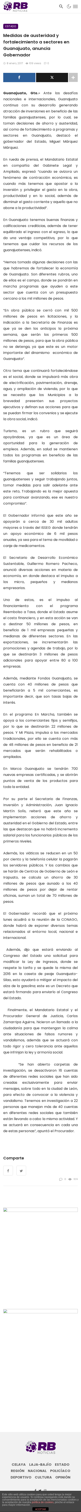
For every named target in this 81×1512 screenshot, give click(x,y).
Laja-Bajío (40, 1464)
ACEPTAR (40, 1509)
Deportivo (21, 1477)
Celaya (19, 1464)
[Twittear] (52, 77)
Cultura (43, 1477)
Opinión (62, 1477)
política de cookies (43, 1502)
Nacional (37, 1471)
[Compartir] (19, 77)
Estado (10, 26)
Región (17, 1471)
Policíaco (60, 1471)
